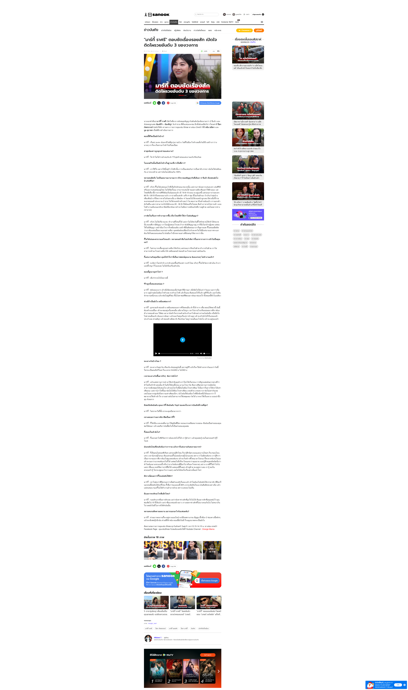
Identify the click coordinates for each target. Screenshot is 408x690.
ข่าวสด (247, 239)
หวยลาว (246, 235)
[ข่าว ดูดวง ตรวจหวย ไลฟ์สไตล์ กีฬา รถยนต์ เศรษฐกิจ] (156, 15)
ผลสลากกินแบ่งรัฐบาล (240, 243)
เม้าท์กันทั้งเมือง (204, 628)
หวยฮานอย (253, 247)
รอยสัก (153, 499)
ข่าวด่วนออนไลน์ (247, 231)
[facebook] (163, 103)
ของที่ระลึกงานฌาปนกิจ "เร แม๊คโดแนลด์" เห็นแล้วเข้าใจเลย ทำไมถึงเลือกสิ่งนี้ (248, 68)
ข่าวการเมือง (238, 239)
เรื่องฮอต (155, 22)
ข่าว (161, 22)
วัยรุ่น (213, 22)
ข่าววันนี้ (244, 247)
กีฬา (180, 22)
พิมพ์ (165, 51)
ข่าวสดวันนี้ (237, 235)
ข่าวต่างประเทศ (256, 235)
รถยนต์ (202, 22)
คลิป (218, 22)
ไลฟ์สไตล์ (195, 22)
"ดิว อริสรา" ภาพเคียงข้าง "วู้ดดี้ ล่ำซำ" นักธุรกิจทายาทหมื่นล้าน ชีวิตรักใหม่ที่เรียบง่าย (248, 204)
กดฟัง (205, 51)
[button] (196, 14)
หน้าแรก (147, 22)
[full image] (153, 550)
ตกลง (398, 684)
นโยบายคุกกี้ (390, 687)
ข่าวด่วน (236, 231)
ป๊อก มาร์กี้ (184, 628)
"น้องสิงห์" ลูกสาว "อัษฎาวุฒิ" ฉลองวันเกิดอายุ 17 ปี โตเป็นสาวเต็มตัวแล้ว (248, 176)
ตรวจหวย (253, 243)
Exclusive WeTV (227, 22)
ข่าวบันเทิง (173, 22)
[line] (154, 103)
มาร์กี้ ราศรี (148, 628)
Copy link (173, 103)
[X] (159, 103)
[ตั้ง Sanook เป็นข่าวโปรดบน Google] (182, 579)
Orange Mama (208, 529)
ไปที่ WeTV (207, 655)
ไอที (208, 22)
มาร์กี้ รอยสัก (173, 628)
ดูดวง (166, 22)
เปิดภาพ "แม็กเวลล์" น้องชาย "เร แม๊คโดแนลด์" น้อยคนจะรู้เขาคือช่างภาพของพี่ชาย (247, 124)
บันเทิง (193, 628)
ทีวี (206, 292)
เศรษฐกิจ (187, 22)
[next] (218, 671)
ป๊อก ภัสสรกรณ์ (160, 628)
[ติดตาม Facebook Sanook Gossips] (248, 214)
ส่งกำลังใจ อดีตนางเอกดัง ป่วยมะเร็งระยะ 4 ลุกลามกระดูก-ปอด (247, 149)
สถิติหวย (236, 247)
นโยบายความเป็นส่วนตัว (380, 687)
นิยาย (237, 22)
